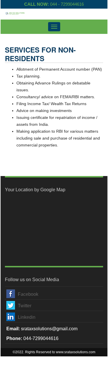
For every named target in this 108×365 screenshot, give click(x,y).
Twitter (24, 305)
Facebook (28, 294)
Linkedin (26, 317)
